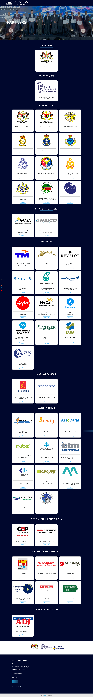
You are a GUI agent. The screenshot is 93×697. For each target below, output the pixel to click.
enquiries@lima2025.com (17, 673)
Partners (64, 3)
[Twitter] (2, 280)
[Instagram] (2, 285)
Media (77, 3)
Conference (52, 3)
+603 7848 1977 (15, 677)
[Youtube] (2, 291)
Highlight (44, 3)
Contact (83, 3)
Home (39, 3)
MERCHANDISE (71, 3)
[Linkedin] (2, 288)
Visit (58, 3)
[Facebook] (2, 282)
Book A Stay (87, 430)
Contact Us (14, 681)
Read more (46, 70)
